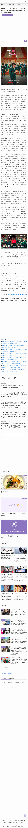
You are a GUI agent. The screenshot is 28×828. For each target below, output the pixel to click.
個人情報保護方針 (21, 820)
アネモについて (10, 820)
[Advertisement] (14, 28)
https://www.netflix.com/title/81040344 (17, 294)
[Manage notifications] (25, 815)
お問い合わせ (21, 822)
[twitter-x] (15, 687)
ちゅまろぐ (4, 672)
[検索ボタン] (26, 1)
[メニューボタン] (1, 1)
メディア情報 (5, 14)
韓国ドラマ (11, 14)
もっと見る (14, 434)
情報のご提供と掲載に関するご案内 (11, 822)
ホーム (4, 820)
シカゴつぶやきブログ (7, 673)
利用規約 (15, 820)
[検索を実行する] (25, 41)
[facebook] (13, 687)
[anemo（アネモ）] (14, 1)
